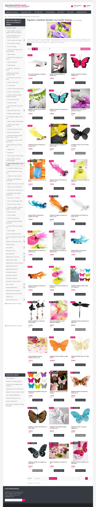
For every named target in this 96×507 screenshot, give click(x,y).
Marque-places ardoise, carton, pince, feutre (14, 140)
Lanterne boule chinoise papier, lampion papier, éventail (14, 136)
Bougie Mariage (11, 65)
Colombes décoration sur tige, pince (14, 172)
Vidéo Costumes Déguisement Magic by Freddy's (15, 405)
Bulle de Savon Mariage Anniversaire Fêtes (12, 73)
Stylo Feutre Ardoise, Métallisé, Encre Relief (14, 222)
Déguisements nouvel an (12, 269)
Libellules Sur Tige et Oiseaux (14, 176)
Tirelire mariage (11, 230)
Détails (29, 44)
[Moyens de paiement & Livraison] (15, 348)
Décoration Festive (10, 250)
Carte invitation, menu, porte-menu (14, 78)
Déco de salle (70, 12)
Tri (49, 49)
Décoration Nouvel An (11, 278)
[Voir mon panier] (84, 6)
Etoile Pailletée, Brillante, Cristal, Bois (14, 117)
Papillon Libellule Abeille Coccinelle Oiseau (15, 164)
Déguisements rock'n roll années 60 (14, 389)
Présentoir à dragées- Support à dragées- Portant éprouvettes (14, 208)
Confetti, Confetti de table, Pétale (15, 88)
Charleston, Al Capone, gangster (14, 381)
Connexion (76, 6)
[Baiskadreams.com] (19, 6)
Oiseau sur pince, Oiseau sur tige (15, 155)
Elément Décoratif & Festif (13, 110)
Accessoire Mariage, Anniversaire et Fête (14, 237)
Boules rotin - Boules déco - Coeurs (13, 69)
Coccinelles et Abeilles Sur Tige (14, 168)
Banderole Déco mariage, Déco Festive (14, 58)
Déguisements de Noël (11, 266)
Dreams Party (9, 296)
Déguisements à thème (26, 12)
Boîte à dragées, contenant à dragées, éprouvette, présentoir (13, 31)
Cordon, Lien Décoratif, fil (13, 91)
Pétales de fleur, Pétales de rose (15, 190)
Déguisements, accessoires (12, 12)
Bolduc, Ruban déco (12, 62)
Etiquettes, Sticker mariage (13, 113)
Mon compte (77, 5)
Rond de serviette (11, 212)
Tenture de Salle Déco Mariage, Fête (14, 226)
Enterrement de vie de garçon (13, 290)
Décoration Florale (11, 102)
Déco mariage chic (10, 378)
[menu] (72, 6)
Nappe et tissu (10, 149)
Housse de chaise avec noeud (14, 129)
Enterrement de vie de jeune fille (14, 293)
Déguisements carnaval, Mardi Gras (14, 263)
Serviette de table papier (13, 218)
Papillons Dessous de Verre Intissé (15, 183)
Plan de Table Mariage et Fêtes (14, 201)
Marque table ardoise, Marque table (14, 145)
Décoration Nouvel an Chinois (13, 281)
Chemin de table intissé (11, 401)
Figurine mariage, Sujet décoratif (15, 121)
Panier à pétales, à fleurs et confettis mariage (13, 159)
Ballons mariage (11, 54)
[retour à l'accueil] (5, 16)
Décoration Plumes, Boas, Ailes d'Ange (14, 106)
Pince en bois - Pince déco (13, 198)
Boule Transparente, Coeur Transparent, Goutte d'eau (13, 36)
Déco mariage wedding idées (13, 395)
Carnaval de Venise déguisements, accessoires (14, 385)
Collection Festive (10, 244)
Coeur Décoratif (11, 85)
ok (23, 500)
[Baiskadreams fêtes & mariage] (15, 313)
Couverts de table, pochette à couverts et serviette (14, 95)
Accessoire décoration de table (13, 234)
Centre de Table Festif (12, 82)
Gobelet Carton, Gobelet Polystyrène (12, 125)
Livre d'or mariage (11, 46)
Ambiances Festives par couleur (13, 241)
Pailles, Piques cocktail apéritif (14, 187)
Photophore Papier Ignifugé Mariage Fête (13, 193)
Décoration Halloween (11, 272)
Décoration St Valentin (11, 275)
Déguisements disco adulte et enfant (15, 392)
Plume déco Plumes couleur (14, 204)
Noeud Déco (10, 152)
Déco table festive (38, 12)
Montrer (30, 478)
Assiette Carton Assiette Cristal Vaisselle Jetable (14, 50)
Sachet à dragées (11, 215)
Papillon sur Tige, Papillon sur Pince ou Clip (14, 179)
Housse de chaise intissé (13, 132)
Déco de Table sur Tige (13, 99)
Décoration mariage (50, 12)
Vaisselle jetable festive (81, 12)
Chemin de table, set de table (14, 40)
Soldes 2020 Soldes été (11, 299)
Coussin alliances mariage (13, 43)
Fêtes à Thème (61, 12)
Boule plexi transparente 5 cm (13, 398)
